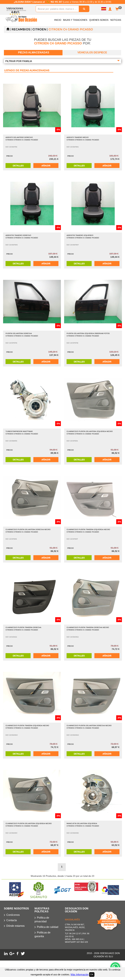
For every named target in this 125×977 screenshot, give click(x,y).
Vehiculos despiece (92, 52)
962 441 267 (57, 2)
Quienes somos (98, 20)
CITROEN (39, 29)
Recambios (21, 29)
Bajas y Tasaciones (75, 20)
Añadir (46, 165)
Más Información (80, 974)
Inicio (57, 20)
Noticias (115, 20)
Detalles (18, 165)
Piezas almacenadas (33, 52)
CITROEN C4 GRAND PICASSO (71, 29)
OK (92, 974)
